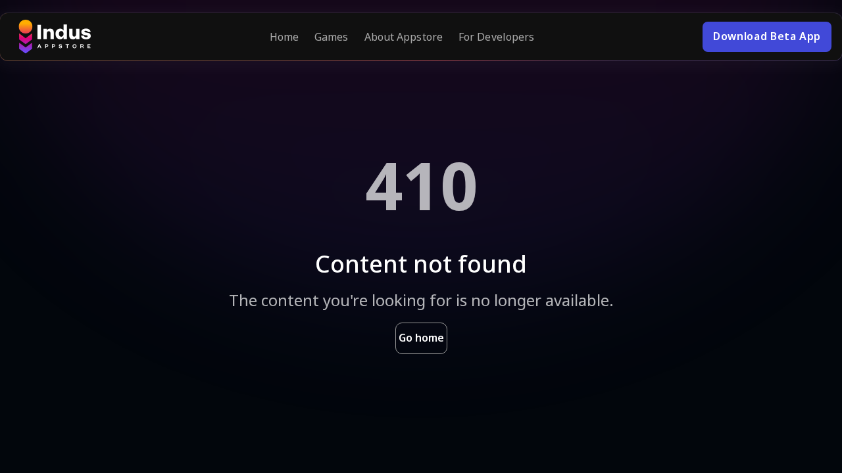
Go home (421, 337)
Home (284, 36)
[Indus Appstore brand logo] (54, 37)
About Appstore (403, 36)
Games (331, 36)
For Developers (496, 36)
